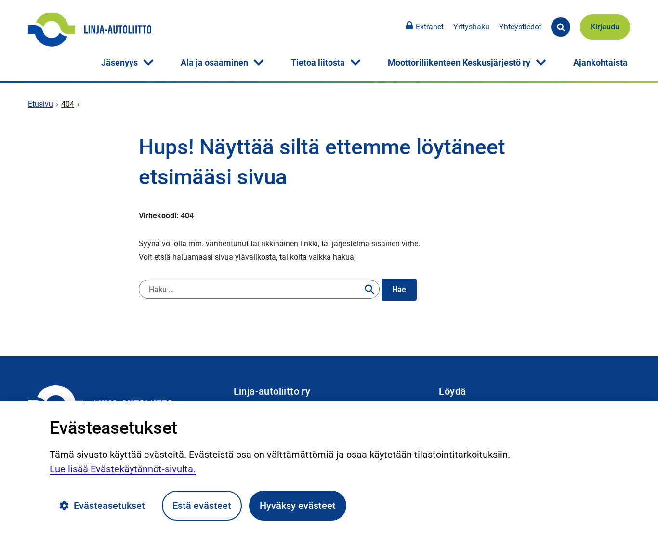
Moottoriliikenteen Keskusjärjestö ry (459, 62)
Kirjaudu (605, 26)
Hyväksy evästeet (298, 505)
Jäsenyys (119, 62)
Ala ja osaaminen (214, 62)
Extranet (430, 26)
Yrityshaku (471, 26)
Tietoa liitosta (318, 62)
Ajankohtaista (600, 62)
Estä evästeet (201, 505)
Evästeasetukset (109, 505)
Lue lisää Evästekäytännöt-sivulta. (123, 469)
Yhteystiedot (520, 26)
